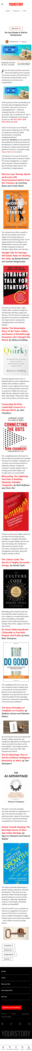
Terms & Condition (6, 1017)
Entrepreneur (8, 954)
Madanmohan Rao (14, 41)
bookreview (8, 950)
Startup (6, 959)
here (6, 128)
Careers (14, 1014)
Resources (15, 28)
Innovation (7, 945)
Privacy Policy (25, 1014)
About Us (3, 1014)
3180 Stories (24, 41)
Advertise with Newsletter (11, 1007)
